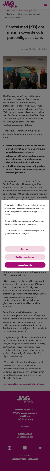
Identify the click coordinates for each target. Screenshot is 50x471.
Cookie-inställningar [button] (25, 257)
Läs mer (25, 249)
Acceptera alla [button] (25, 265)
